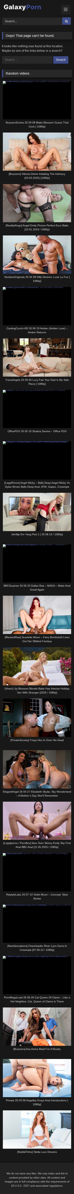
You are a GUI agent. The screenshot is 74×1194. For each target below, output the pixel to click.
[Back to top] (62, 1182)
